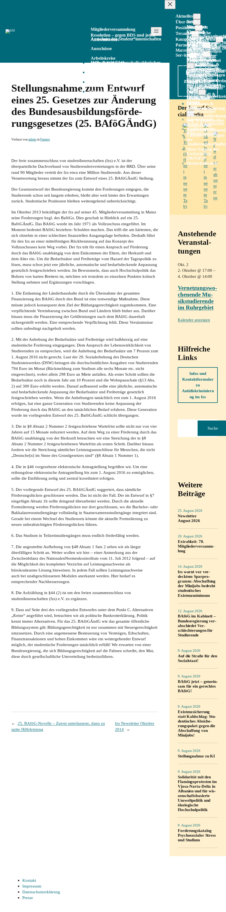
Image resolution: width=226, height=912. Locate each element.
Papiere (45, 139)
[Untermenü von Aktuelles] (197, 16)
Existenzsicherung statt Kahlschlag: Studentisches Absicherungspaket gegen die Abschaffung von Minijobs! (197, 723)
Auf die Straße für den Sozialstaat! (197, 658)
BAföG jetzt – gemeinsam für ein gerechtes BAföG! (198, 686)
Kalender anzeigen (194, 319)
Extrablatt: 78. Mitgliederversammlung (196, 546)
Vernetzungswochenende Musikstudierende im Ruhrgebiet (197, 298)
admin (32, 139)
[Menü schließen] (170, 4)
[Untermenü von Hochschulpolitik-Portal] (202, 92)
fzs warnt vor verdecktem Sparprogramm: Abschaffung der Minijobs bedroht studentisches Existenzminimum (197, 583)
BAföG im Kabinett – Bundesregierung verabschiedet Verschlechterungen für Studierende (197, 625)
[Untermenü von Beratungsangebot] (190, 65)
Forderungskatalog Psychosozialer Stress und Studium (197, 835)
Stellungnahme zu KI (196, 756)
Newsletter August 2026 (189, 518)
